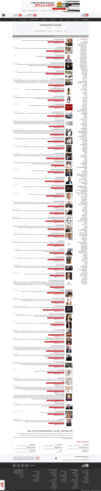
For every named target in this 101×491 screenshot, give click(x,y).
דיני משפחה (84, 146)
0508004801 (56, 408)
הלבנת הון (85, 103)
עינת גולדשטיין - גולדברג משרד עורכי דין (56, 217)
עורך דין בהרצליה (25, 448)
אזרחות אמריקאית (83, 57)
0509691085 (56, 189)
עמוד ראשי (80, 22)
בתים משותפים (84, 135)
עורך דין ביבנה (85, 448)
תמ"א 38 (85, 117)
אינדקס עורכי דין (85, 19)
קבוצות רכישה (84, 123)
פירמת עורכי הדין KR (60, 265)
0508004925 (56, 270)
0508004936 (56, 261)
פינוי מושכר (84, 127)
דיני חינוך (86, 263)
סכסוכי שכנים (84, 85)
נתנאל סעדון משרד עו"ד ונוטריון (57, 79)
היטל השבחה (84, 215)
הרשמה (28, 14)
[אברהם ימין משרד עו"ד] (69, 212)
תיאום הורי (85, 164)
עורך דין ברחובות (71, 448)
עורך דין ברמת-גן (77, 445)
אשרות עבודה (84, 270)
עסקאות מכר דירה (83, 124)
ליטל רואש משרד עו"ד (60, 47)
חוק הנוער (85, 158)
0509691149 (56, 159)
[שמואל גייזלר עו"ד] (69, 373)
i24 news (21, 477)
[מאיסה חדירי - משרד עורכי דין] (69, 301)
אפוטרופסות (84, 150)
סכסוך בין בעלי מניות (83, 182)
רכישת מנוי (16, 14)
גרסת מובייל (86, 482)
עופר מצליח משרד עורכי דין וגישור (57, 169)
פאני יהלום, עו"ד (61, 378)
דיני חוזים (85, 41)
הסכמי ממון (85, 151)
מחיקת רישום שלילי (58, 31)
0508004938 (56, 214)
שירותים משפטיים (34, 19)
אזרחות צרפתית (83, 60)
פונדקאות (85, 147)
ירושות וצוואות (84, 273)
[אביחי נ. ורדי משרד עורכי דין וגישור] (69, 236)
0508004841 (56, 197)
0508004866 (56, 401)
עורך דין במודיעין (51, 448)
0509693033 (56, 101)
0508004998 (56, 222)
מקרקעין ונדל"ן (84, 113)
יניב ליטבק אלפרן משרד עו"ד (58, 104)
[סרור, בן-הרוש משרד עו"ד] (69, 325)
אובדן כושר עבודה (83, 202)
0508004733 (56, 343)
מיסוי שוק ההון (84, 218)
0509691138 (56, 166)
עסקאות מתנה (84, 171)
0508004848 (56, 254)
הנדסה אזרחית (84, 137)
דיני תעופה (85, 78)
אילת (61, 450)
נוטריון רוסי (84, 284)
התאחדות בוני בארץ (19, 474)
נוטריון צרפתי (84, 278)
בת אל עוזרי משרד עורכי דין (58, 39)
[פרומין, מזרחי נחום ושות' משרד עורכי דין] (69, 284)
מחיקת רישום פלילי (83, 109)
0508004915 (56, 149)
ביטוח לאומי (85, 257)
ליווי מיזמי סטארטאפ (83, 179)
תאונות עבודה (84, 199)
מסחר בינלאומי (84, 72)
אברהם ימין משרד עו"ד (59, 209)
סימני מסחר (85, 143)
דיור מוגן (85, 116)
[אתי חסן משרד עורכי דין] (69, 260)
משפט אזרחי (84, 73)
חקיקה (87, 475)
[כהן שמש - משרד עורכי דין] (69, 309)
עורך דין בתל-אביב (84, 445)
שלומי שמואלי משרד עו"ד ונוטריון (57, 137)
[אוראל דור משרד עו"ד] (69, 74)
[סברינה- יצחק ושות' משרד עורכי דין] (69, 91)
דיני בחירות (84, 241)
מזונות (85, 152)
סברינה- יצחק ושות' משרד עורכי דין (57, 88)
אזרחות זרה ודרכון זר (82, 44)
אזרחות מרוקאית (83, 66)
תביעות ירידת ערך (83, 243)
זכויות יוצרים (84, 141)
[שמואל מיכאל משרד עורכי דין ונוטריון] (69, 357)
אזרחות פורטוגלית (83, 52)
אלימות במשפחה (83, 163)
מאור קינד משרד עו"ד (60, 193)
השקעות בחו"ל (84, 74)
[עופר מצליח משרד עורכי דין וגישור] (69, 172)
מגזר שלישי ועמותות (83, 81)
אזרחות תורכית (84, 62)
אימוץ (86, 159)
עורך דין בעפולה (52, 445)
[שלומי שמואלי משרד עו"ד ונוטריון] (69, 140)
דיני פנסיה (85, 93)
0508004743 (56, 336)
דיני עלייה (85, 271)
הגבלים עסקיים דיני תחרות (81, 174)
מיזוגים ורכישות (84, 176)
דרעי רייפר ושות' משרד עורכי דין (57, 112)
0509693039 (56, 68)
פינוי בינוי (85, 121)
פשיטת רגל (85, 258)
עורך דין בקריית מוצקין (24, 452)
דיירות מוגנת (84, 129)
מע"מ (86, 226)
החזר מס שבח (84, 225)
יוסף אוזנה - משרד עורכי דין (58, 201)
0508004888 (56, 294)
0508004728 (56, 359)
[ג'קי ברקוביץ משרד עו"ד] (69, 58)
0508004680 (56, 230)
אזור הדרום (32, 444)
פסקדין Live (52, 19)
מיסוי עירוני (84, 207)
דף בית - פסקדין (85, 471)
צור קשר (86, 479)
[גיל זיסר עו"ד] (69, 293)
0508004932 (56, 142)
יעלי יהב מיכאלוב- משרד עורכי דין (57, 129)
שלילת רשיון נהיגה (83, 232)
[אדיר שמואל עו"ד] (69, 244)
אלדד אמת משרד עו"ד (59, 177)
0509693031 (56, 108)
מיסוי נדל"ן (85, 125)
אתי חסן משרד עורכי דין (59, 257)
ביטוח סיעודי (84, 92)
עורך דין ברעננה (18, 448)
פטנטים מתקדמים (83, 144)
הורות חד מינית (84, 155)
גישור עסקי (85, 77)
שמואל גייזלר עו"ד (60, 370)
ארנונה (85, 213)
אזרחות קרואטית (83, 68)
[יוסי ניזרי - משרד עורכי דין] (69, 389)
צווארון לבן (85, 100)
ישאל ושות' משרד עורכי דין (59, 153)
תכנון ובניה (85, 115)
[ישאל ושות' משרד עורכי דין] (69, 156)
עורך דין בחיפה (59, 445)
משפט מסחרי (84, 70)
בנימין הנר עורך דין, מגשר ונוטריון (57, 346)
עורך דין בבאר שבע (31, 445)
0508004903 (56, 86)
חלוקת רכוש (84, 162)
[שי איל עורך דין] (69, 252)
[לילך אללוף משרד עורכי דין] (69, 164)
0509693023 (56, 117)
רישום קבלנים (84, 133)
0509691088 (56, 127)
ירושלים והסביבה (58, 447)
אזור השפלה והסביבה (83, 447)
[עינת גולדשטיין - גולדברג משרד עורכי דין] (69, 220)
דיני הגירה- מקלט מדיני (82, 45)
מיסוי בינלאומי (84, 210)
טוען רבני (85, 160)
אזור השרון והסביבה (30, 447)
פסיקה (75, 19)
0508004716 (56, 288)
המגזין (68, 19)
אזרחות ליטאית (83, 49)
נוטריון (85, 277)
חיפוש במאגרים (85, 472)
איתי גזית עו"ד (61, 419)
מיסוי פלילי (85, 211)
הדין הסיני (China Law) (82, 251)
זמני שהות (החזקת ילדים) (82, 167)
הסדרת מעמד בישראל (82, 269)
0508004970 (56, 75)
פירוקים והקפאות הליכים (82, 175)
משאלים (44, 19)
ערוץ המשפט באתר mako (18, 472)
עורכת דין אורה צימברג (59, 273)
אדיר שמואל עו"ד (60, 241)
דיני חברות (85, 172)
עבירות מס (85, 101)
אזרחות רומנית (84, 46)
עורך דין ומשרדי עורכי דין (72, 22)
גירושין (85, 154)
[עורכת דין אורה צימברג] (69, 276)
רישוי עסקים (84, 236)
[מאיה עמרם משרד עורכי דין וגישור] (69, 66)
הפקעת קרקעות (84, 128)
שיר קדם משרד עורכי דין (59, 145)
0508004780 (56, 52)
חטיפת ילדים (84, 166)
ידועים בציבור (84, 148)
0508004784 (56, 325)
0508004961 (56, 207)
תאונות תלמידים (83, 203)
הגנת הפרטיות (84, 245)
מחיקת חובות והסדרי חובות (39, 31)
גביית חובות (49, 31)
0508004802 (56, 319)
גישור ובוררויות (84, 246)
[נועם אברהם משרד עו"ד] (69, 228)
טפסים (61, 19)
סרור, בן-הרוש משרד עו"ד (59, 322)
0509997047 (56, 392)
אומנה (86, 168)
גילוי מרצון (85, 209)
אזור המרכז (86, 444)
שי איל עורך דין (61, 249)
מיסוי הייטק (84, 217)
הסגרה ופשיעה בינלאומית (82, 111)
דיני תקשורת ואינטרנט (83, 204)
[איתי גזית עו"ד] (69, 422)
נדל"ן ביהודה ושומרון (82, 136)
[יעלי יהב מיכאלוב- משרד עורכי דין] (69, 132)
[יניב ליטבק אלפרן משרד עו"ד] (69, 107)
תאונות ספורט (84, 200)
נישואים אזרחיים (83, 156)
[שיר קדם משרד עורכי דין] (69, 148)
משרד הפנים (84, 267)
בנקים (65, 31)
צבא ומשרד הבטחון (83, 253)
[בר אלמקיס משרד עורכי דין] (69, 99)
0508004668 (56, 373)
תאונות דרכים (84, 198)
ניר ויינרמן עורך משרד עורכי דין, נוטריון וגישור (55, 338)
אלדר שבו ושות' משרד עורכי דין (58, 185)
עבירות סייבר (84, 108)
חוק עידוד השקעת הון (82, 186)
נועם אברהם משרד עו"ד (59, 225)
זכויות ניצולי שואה (83, 235)
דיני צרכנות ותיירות (84, 139)
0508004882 (56, 384)
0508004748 (56, 237)
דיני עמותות (84, 239)
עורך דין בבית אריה (84, 452)
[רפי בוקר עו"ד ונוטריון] (69, 406)
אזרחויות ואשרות (83, 266)
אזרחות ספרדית (83, 50)
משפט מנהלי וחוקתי (83, 234)
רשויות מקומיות (84, 238)
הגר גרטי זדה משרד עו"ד (59, 120)
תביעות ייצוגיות (84, 261)
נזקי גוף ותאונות (83, 196)
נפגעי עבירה (84, 112)
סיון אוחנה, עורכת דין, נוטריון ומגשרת (56, 314)
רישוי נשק (85, 104)
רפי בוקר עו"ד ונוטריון (60, 403)
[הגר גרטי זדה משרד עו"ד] (69, 123)
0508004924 (56, 92)
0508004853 (56, 246)
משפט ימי (85, 76)
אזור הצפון (59, 444)
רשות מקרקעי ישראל (83, 132)
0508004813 (56, 424)
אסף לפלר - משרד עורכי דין (59, 330)
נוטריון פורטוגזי (84, 281)
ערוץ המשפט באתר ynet (18, 471)
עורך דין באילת (59, 452)
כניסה (32, 14)
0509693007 (56, 135)
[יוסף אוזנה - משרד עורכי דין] (69, 204)
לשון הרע (86, 262)
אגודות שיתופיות (83, 119)
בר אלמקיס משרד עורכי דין (59, 96)
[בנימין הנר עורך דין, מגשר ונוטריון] (69, 349)
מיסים (86, 206)
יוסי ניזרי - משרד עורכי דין (59, 386)
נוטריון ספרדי (84, 279)
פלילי (86, 96)
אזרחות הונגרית (83, 64)
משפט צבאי (85, 255)
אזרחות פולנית (84, 53)
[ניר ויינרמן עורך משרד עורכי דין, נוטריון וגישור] (69, 341)
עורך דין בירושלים (58, 448)
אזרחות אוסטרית (83, 58)
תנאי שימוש (86, 478)
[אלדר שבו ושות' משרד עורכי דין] (69, 188)
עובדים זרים (84, 88)
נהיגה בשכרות (84, 229)
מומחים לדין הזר (83, 42)
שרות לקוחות (85, 477)
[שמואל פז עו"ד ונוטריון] (69, 398)
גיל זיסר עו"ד (61, 290)
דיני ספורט (85, 265)
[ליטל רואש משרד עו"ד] (69, 50)
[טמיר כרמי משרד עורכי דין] (69, 365)
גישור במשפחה (84, 247)
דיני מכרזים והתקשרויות (82, 242)
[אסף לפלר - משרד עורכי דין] (69, 333)
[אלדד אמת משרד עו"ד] (69, 180)
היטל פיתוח (85, 214)
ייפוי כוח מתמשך (84, 69)
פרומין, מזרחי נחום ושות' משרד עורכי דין (56, 280)
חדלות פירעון (84, 259)
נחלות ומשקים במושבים (82, 131)
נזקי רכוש (85, 94)
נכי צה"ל (85, 254)
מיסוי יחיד (85, 223)
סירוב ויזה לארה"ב (83, 65)
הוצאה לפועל (84, 183)
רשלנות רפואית (84, 191)
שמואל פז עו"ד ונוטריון (59, 394)
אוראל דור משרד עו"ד (60, 71)
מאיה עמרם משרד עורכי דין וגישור (57, 63)
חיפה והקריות (32, 450)
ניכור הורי (85, 170)
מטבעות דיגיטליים (83, 219)
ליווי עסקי (85, 178)
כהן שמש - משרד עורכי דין (59, 306)
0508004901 (56, 276)
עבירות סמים (84, 105)
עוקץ (22, 475)
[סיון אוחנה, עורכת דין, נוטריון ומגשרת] (69, 317)
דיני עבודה (85, 86)
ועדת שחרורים (84, 107)
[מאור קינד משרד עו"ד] (69, 196)
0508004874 (56, 303)
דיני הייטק (85, 80)
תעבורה (85, 227)
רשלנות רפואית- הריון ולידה (81, 193)
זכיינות (85, 180)
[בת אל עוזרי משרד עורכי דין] (69, 42)
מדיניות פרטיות (85, 481)
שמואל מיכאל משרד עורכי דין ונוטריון (56, 354)
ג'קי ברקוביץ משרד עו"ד (59, 55)
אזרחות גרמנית (84, 54)
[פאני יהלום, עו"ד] (69, 381)
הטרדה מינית (84, 97)
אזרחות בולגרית (83, 48)
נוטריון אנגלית (84, 282)
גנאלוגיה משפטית (83, 275)
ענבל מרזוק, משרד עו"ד (59, 411)
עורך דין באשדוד (79, 448)
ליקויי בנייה (84, 120)
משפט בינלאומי (84, 249)
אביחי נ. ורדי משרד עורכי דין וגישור (57, 233)
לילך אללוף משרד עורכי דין (58, 161)
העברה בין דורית (83, 274)
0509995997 (56, 352)
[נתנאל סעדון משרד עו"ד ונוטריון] (69, 82)
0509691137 (56, 173)
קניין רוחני (85, 140)
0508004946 (56, 182)
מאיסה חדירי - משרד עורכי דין (58, 298)
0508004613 (56, 367)
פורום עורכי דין (23, 19)
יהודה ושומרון (85, 450)
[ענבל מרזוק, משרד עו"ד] (69, 414)
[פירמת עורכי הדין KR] (69, 268)
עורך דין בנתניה (32, 448)
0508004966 (56, 43)
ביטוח (86, 90)
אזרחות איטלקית (83, 61)
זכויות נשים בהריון (83, 89)
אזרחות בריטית (84, 56)
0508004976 (56, 311)
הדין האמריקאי (84, 250)
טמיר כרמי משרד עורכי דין (59, 362)
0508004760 (56, 415)
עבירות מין (85, 99)
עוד (14, 19)
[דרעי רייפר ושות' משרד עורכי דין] (69, 115)
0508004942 (56, 59)
